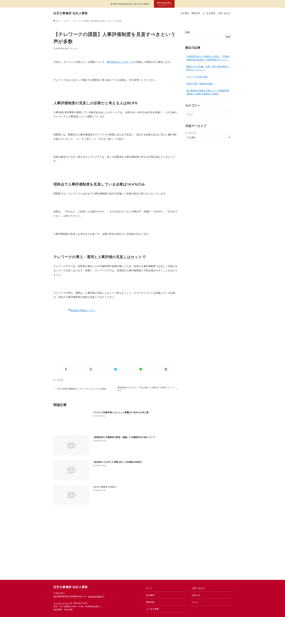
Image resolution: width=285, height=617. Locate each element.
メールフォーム (60, 603)
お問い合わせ (198, 588)
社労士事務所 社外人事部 (70, 13)
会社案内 (150, 595)
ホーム (149, 588)
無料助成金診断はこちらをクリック (164, 3)
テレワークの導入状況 (197, 76)
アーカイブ (190, 132)
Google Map (95, 596)
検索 (187, 32)
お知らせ (196, 595)
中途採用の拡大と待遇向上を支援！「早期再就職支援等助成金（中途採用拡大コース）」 (207, 58)
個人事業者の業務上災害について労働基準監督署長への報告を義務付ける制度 (207, 92)
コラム (74, 48)
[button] (65, 369)
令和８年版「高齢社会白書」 (200, 83)
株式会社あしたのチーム (120, 62)
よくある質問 (152, 608)
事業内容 (150, 601)
